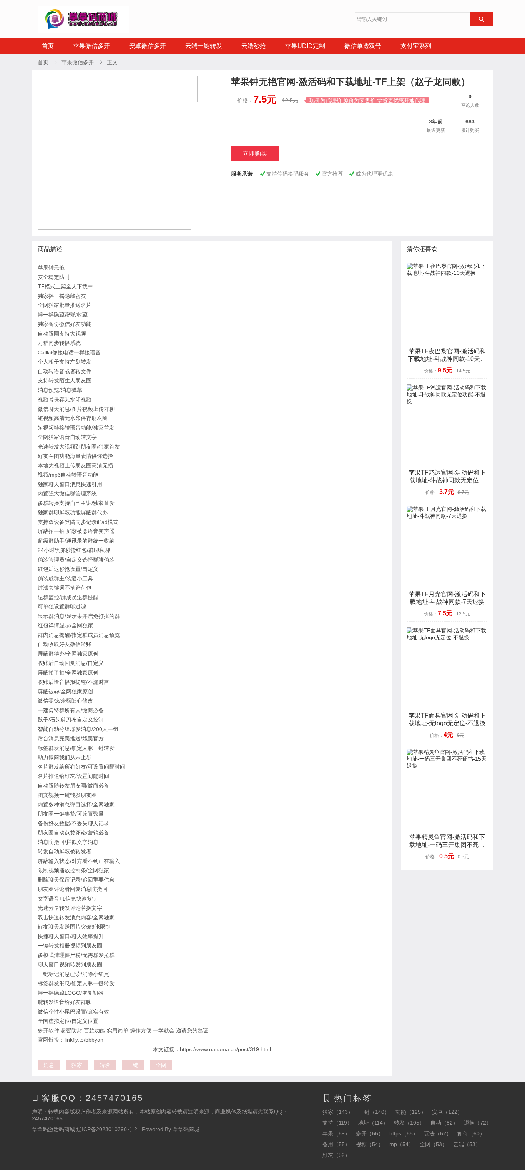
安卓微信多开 (147, 46)
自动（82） (444, 1123)
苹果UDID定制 (305, 46)
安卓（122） (447, 1112)
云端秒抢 (253, 46)
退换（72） (478, 1123)
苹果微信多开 (91, 46)
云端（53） (467, 1144)
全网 (161, 1065)
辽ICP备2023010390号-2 (106, 1129)
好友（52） (336, 1155)
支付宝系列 (415, 46)
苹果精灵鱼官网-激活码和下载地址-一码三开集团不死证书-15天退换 (447, 845)
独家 (76, 1065)
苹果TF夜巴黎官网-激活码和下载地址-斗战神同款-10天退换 (447, 359)
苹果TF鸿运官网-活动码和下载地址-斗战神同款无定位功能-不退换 (447, 480)
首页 (48, 46)
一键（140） (374, 1112)
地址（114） (373, 1123)
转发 (105, 1065)
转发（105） (409, 1123)
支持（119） (337, 1123)
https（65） (403, 1133)
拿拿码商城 (186, 1129)
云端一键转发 (203, 46)
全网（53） (433, 1144)
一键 (133, 1065)
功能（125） (410, 1112)
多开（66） (370, 1133)
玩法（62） (438, 1133)
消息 (48, 1065)
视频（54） (370, 1144)
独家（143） (337, 1112)
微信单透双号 (362, 46)
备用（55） (336, 1144)
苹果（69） (336, 1133)
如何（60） (471, 1133)
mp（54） (401, 1144)
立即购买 (255, 153)
